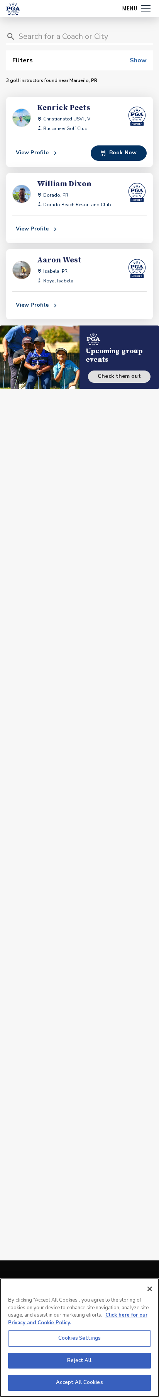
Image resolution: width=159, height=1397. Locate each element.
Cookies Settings (79, 1338)
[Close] (149, 1288)
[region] (79, 1337)
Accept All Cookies (79, 1382)
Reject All (79, 1360)
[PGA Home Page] (13, 9)
